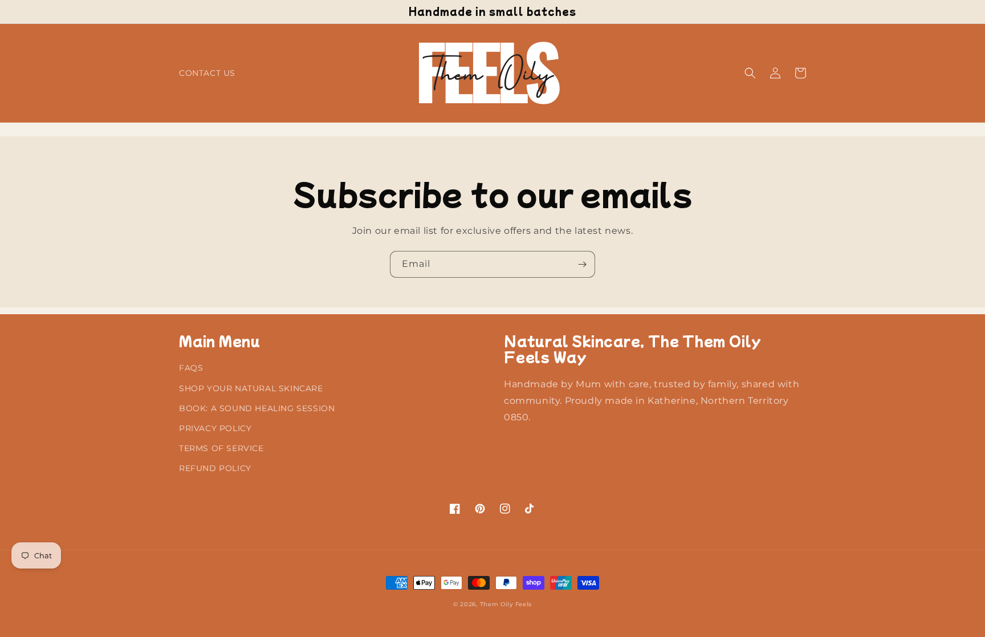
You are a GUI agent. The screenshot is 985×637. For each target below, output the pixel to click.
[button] (750, 73)
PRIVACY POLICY (215, 428)
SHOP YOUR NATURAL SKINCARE (251, 388)
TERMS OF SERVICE (221, 448)
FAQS (191, 368)
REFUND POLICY (215, 468)
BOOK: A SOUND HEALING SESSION (257, 408)
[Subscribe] (582, 264)
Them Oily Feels (506, 604)
